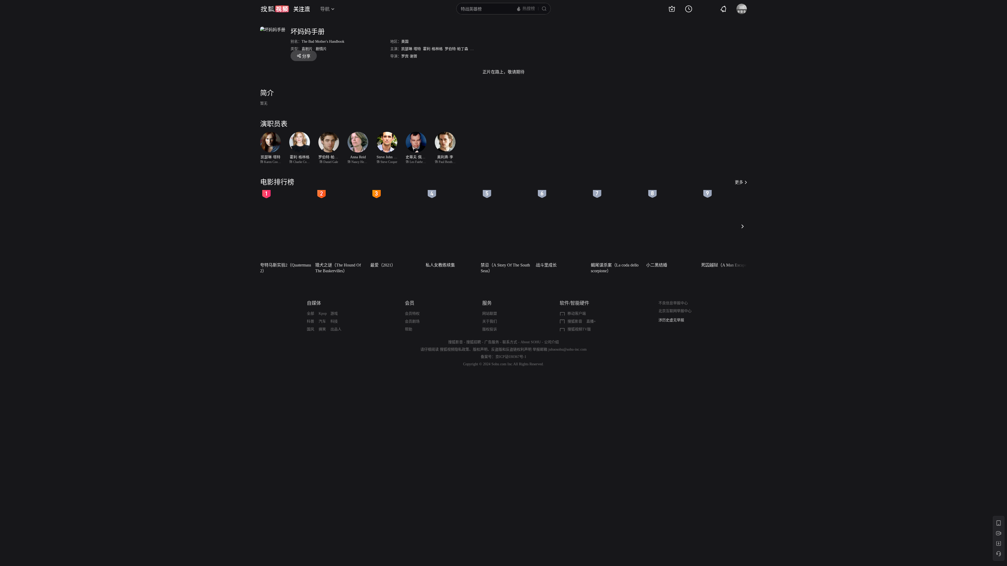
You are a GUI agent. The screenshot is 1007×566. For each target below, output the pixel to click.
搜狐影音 (574, 321)
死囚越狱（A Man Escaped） (727, 265)
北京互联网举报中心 (675, 311)
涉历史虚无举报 (671, 320)
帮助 (408, 329)
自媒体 (314, 303)
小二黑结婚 (656, 265)
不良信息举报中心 (673, 303)
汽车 (322, 321)
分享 (306, 56)
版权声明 (480, 349)
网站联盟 (489, 313)
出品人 (335, 329)
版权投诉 (489, 329)
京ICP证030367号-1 (510, 357)
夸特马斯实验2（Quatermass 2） (285, 268)
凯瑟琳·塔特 (411, 49)
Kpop (323, 313)
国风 (310, 329)
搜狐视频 (275, 9)
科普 (310, 321)
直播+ (591, 321)
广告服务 (491, 342)
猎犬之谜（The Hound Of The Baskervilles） (338, 268)
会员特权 (412, 313)
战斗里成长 (546, 265)
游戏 (334, 313)
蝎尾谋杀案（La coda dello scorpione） (615, 268)
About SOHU (531, 342)
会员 (409, 303)
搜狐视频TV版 (579, 329)
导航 (325, 9)
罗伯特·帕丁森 (456, 49)
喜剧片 (307, 49)
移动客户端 (576, 313)
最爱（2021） (382, 265)
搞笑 (322, 329)
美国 (405, 41)
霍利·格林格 (433, 49)
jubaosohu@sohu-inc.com (567, 349)
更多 (739, 182)
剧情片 (321, 49)
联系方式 (509, 342)
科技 (334, 321)
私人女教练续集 (440, 265)
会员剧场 (412, 321)
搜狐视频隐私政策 (454, 349)
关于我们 (489, 321)
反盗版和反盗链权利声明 (511, 349)
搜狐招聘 (473, 342)
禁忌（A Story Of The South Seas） (505, 268)
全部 (310, 313)
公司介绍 (551, 342)
